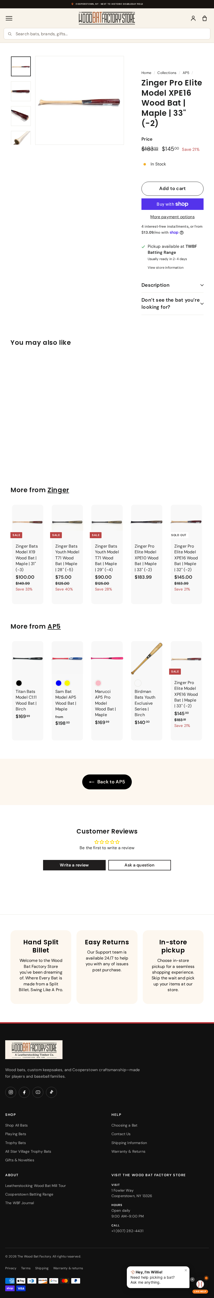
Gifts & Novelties (19, 1160)
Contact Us (121, 1134)
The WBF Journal (19, 1203)
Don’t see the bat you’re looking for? (170, 303)
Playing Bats (15, 1134)
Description (155, 285)
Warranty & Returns (128, 1151)
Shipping (42, 1268)
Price (146, 139)
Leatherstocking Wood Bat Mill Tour (35, 1185)
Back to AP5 (110, 782)
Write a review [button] (74, 865)
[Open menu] (9, 18)
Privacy (10, 1268)
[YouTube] (37, 1092)
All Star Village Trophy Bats (28, 1151)
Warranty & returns (68, 1268)
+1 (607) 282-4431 (127, 1230)
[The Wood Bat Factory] (107, 18)
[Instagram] (10, 1092)
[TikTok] (51, 1092)
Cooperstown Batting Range (29, 1194)
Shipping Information (129, 1142)
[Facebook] (24, 1092)
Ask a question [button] (139, 865)
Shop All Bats (16, 1125)
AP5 (186, 73)
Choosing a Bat (124, 1125)
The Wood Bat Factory (34, 1256)
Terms (26, 1268)
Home (146, 73)
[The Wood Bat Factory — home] (44, 1049)
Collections (166, 73)
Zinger (58, 490)
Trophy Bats (15, 1142)
